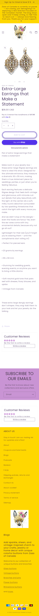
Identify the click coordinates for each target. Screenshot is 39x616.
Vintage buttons (11, 573)
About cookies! (10, 488)
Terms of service (11, 498)
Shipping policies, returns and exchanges (17, 476)
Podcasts (8, 460)
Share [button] (7, 326)
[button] (3, 32)
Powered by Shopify (26, 612)
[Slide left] (15, 82)
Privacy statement (12, 493)
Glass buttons (10, 568)
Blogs (6, 455)
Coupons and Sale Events (15, 450)
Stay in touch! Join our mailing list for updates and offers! (18, 438)
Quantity (5, 121)
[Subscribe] (32, 394)
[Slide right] (24, 82)
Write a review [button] (19, 346)
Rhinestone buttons (13, 587)
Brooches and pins (12, 578)
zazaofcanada (16, 612)
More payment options (19, 148)
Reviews (7, 465)
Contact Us (9, 483)
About (6, 445)
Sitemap (7, 503)
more (10, 591)
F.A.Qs (6, 470)
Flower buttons (11, 582)
